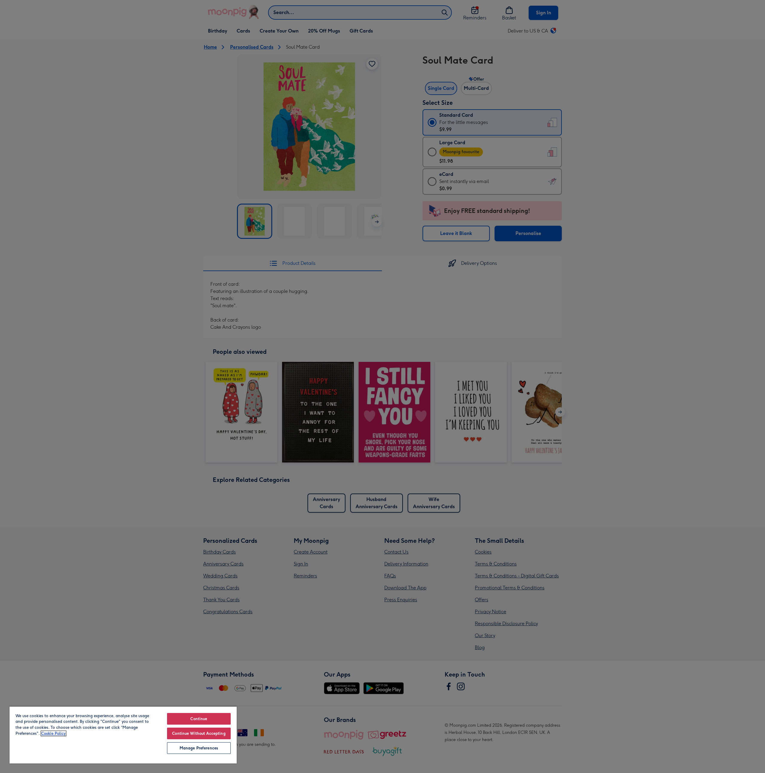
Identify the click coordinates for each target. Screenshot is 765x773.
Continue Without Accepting (198, 733)
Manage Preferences (199, 748)
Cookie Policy (53, 733)
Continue (198, 719)
